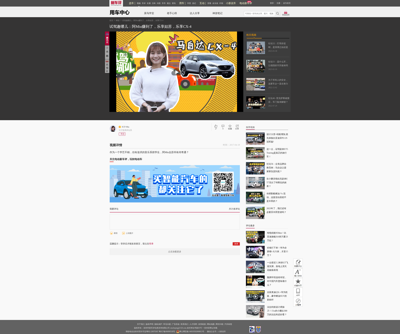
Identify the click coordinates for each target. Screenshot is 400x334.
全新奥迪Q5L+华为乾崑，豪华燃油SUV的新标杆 (277, 296)
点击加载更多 (174, 252)
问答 (159, 3)
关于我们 (141, 324)
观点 (169, 3)
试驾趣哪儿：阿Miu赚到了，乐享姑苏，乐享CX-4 (142, 20)
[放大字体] (298, 273)
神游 (118, 20)
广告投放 (176, 324)
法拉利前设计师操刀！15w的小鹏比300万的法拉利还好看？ (277, 311)
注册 (278, 3)
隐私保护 (158, 324)
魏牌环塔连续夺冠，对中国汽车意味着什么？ (277, 281)
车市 (164, 3)
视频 (139, 3)
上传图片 (129, 233)
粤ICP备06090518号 (167, 331)
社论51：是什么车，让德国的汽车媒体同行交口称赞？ (278, 65)
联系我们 (184, 324)
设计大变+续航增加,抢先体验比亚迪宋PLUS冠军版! (277, 138)
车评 (144, 3)
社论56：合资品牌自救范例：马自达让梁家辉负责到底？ (276, 168)
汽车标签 (228, 324)
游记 (194, 3)
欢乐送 (215, 3)
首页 (111, 20)
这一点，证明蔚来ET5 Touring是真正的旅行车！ (277, 153)
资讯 (174, 3)
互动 (202, 3)
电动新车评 (246, 3)
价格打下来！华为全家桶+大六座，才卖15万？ (277, 251)
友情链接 (202, 324)
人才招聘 (193, 324)
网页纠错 (219, 324)
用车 (181, 3)
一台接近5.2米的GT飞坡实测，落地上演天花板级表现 (277, 266)
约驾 (221, 3)
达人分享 (195, 13)
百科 (154, 3)
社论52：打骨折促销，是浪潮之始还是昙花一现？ (278, 47)
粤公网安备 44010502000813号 (191, 331)
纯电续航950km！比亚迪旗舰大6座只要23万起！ (277, 237)
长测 (149, 3)
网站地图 (211, 324)
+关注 (122, 134)
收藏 (230, 129)
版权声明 (149, 324)
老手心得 (172, 13)
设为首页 (287, 3)
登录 (272, 3)
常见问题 (167, 324)
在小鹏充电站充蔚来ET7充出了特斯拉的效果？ (277, 182)
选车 (131, 3)
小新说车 (231, 3)
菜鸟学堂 (149, 13)
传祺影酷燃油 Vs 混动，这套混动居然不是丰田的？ (276, 197)
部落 (209, 3)
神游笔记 (217, 13)
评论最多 (250, 225)
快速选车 (286, 15)
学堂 (189, 3)
